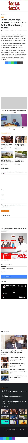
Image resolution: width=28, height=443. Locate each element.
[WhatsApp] (12, 62)
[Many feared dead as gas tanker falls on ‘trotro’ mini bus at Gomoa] (21, 154)
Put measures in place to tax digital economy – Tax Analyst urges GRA (12, 351)
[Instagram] (15, 433)
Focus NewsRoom (5, 30)
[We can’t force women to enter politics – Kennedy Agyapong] (7, 139)
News (5, 14)
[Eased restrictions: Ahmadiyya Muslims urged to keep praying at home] (7, 154)
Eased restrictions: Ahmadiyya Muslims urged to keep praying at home (7, 161)
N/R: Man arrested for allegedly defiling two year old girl (20, 146)
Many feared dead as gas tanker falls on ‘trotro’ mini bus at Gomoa (20, 161)
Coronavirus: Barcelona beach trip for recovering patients (18, 376)
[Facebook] (6, 62)
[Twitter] (9, 62)
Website (3, 200)
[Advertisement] (14, 81)
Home (2, 14)
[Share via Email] (18, 62)
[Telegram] (15, 62)
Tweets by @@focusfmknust (7, 268)
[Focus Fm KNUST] (14, 5)
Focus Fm (22, 429)
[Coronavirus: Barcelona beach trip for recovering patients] (4, 378)
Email (2, 194)
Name (2, 189)
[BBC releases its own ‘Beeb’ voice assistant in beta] (5, 422)
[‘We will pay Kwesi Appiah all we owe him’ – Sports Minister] (14, 422)
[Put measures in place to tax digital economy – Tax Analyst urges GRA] (5, 411)
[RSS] (19, 433)
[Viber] (13, 438)
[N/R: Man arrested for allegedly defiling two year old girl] (21, 139)
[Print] (21, 62)
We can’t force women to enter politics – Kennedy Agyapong (6, 146)
